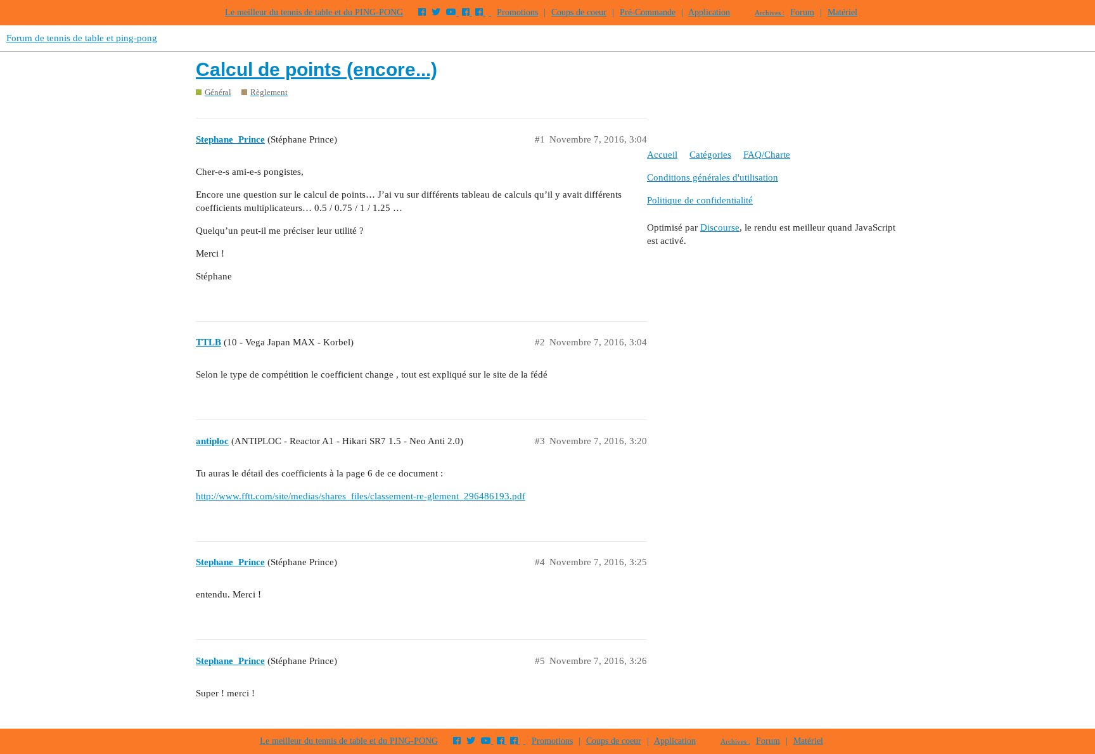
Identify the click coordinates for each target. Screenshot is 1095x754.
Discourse (720, 227)
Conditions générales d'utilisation (712, 177)
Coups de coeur (578, 12)
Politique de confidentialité (700, 200)
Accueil (662, 155)
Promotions (517, 12)
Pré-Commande (648, 12)
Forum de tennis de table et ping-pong (81, 38)
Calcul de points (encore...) (316, 69)
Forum (802, 12)
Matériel (842, 12)
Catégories (710, 155)
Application (709, 12)
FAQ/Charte (766, 155)
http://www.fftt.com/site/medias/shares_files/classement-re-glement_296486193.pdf (360, 496)
